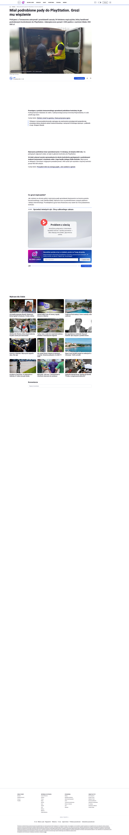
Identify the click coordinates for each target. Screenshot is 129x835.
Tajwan (42, 805)
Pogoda (58, 2)
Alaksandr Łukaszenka (93, 802)
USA (42, 807)
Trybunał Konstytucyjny (69, 802)
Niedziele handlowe (69, 797)
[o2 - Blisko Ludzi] (24, 2)
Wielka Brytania (44, 812)
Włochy (42, 802)
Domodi (19, 795)
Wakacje (66, 807)
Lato (66, 805)
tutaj (45, 832)
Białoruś (42, 810)
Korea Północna (44, 795)
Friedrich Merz (91, 807)
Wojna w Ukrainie (68, 804)
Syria (42, 804)
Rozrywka (51, 2)
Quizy (44, 2)
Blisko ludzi (30, 2)
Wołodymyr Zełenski (93, 805)
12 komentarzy (80, 78)
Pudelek (19, 800)
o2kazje (38, 2)
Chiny (66, 800)
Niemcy (42, 808)
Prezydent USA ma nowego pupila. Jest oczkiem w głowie (56, 167)
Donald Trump (91, 797)
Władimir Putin (92, 799)
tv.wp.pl (18, 799)
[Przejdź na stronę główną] (19, 3)
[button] (99, 2)
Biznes (65, 2)
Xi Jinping (91, 804)
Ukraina (42, 797)
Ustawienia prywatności (88, 822)
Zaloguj (105, 2)
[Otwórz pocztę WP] (95, 2)
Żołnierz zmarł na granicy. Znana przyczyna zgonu (53, 118)
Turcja (42, 799)
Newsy (66, 795)
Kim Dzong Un (91, 795)
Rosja (42, 800)
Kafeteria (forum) (20, 797)
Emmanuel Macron (92, 800)
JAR (14, 77)
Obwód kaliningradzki (69, 799)
